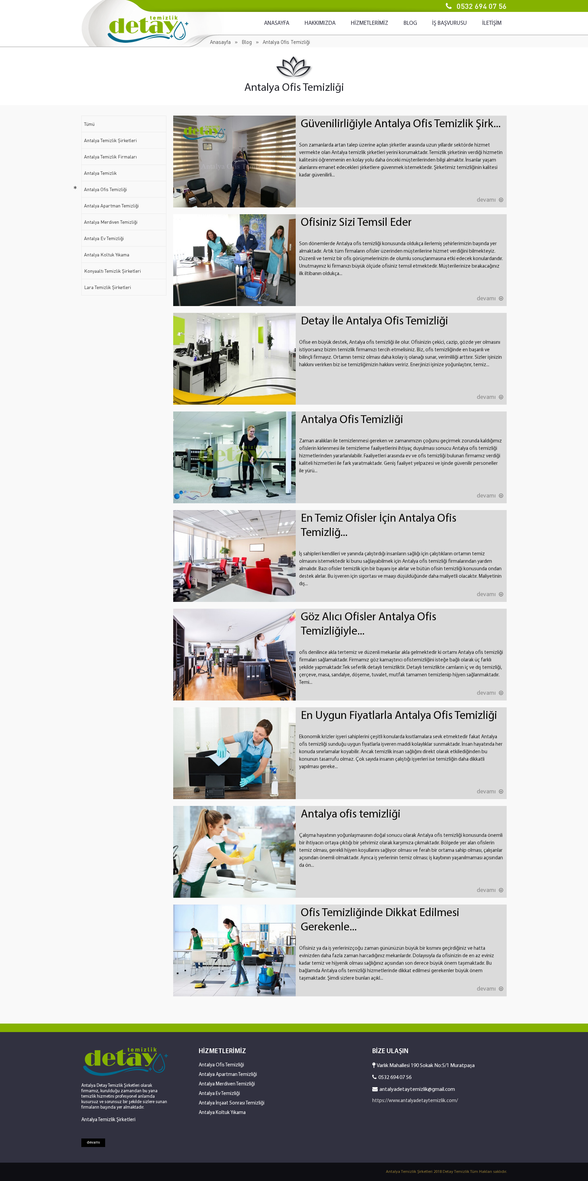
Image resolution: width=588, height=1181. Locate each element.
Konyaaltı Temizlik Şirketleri (112, 271)
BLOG (410, 23)
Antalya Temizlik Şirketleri (110, 140)
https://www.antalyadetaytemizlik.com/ (415, 1100)
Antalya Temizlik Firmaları (110, 156)
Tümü (89, 124)
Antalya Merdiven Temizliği (110, 222)
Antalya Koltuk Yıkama (106, 254)
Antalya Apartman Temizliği (111, 205)
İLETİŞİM (492, 23)
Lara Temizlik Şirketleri (107, 287)
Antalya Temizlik (100, 173)
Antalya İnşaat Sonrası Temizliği (231, 1103)
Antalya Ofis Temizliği (105, 189)
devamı (93, 1143)
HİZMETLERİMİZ (369, 23)
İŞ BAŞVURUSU (449, 23)
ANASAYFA (276, 23)
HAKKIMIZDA (320, 23)
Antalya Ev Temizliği (104, 238)
